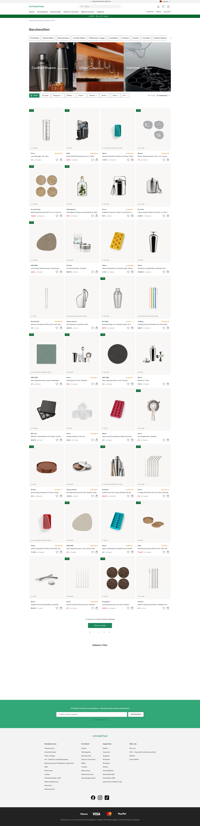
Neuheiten (150, 11)
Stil (124, 95)
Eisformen (125, 38)
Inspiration (167, 11)
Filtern (35, 95)
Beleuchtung (85, 770)
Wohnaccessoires (87, 12)
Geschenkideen (108, 770)
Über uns (132, 748)
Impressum (48, 785)
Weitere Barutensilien (162, 38)
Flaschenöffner (48, 38)
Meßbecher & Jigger (97, 38)
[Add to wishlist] (57, 159)
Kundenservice (49, 748)
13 (104, 632)
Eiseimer (136, 38)
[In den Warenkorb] (61, 159)
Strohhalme (34, 38)
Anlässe (105, 767)
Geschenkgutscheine (88, 778)
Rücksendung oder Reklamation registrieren (59, 763)
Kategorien (56, 95)
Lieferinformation (50, 752)
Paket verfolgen (49, 756)
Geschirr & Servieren (71, 12)
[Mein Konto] (158, 6)
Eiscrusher (146, 38)
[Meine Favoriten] (163, 6)
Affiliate (132, 756)
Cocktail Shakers (79, 38)
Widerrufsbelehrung (51, 782)
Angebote (100, 12)
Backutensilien (55, 12)
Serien (104, 95)
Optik (114, 95)
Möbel (83, 763)
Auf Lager (45, 95)
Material (92, 95)
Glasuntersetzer (63, 38)
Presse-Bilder (134, 759)
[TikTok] (106, 797)
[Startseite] (36, 6)
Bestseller (106, 763)
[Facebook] (93, 797)
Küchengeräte (42, 12)
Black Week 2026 (109, 774)
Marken (158, 11)
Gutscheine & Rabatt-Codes (112, 782)
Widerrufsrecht (49, 789)
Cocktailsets (113, 38)
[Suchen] (82, 6)
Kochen (32, 12)
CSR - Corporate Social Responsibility (142, 752)
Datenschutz (48, 770)
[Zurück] (29, 38)
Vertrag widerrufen (100, 719)
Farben (80, 95)
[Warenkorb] (168, 6)
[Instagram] (100, 797)
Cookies (47, 774)
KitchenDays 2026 (109, 778)
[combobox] (165, 1)
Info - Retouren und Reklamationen (56, 759)
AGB (46, 767)
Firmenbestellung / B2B (52, 778)
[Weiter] (171, 38)
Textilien (84, 767)
